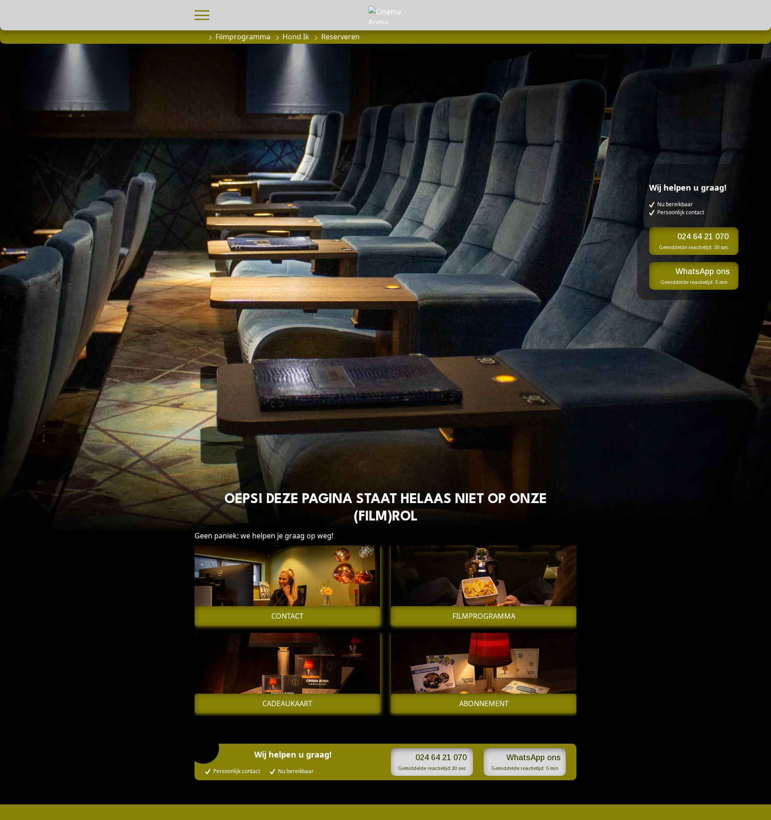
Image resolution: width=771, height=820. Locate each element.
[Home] (199, 36)
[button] (202, 14)
